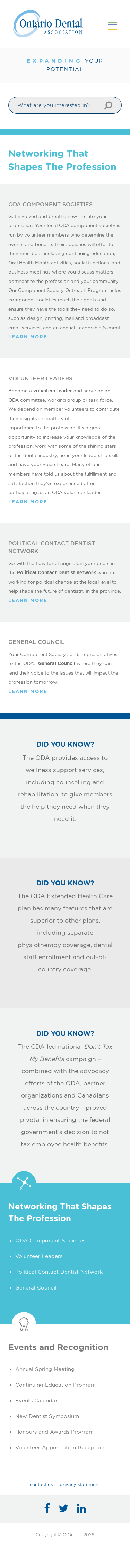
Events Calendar (36, 1401)
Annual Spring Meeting (45, 1369)
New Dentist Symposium (47, 1416)
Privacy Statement (80, 1484)
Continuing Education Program (55, 1385)
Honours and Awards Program (54, 1432)
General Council (36, 1288)
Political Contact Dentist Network (59, 1272)
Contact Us (41, 1484)
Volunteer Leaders (38, 1256)
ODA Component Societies (50, 1241)
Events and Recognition (58, 1347)
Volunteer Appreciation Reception (59, 1448)
